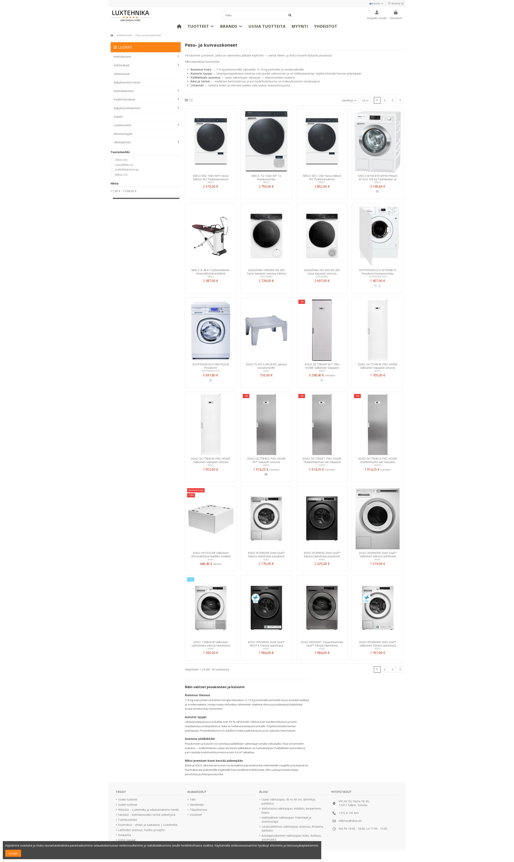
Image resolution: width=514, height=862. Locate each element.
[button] (201, 26)
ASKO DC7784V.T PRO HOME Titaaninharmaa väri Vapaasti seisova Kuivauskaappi (322, 460)
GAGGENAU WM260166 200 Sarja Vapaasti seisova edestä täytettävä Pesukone (266, 272)
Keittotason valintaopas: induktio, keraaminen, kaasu (292, 810)
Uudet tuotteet (127, 799)
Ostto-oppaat (127, 840)
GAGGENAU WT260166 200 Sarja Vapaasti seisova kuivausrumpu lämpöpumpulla (322, 272)
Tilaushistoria (198, 810)
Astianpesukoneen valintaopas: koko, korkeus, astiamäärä (292, 838)
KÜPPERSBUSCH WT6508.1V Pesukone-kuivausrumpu (377, 272)
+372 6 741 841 (349, 813)
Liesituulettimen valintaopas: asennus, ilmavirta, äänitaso (293, 828)
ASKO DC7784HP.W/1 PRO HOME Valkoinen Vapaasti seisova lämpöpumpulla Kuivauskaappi (322, 366)
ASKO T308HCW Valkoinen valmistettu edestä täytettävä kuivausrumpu (211, 644)
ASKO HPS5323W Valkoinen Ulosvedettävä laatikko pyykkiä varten (210, 554)
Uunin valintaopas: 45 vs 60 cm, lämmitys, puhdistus (289, 801)
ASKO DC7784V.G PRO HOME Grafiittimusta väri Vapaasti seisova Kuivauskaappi (377, 460)
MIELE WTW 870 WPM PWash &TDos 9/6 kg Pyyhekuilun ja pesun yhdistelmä (377, 177)
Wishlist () (397, 3)
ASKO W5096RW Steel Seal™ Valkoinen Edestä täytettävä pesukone (377, 644)
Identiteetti (197, 805)
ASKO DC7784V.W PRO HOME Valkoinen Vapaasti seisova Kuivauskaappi (210, 460)
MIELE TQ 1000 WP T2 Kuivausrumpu (266, 177)
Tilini (193, 799)
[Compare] (210, 171)
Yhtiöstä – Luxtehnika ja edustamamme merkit (148, 810)
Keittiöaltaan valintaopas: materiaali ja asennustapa (286, 819)
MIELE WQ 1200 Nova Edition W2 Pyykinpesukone (322, 177)
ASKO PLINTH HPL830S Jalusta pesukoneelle (266, 366)
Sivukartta (124, 835)
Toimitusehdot (127, 820)
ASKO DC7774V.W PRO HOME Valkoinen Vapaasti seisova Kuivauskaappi (377, 366)
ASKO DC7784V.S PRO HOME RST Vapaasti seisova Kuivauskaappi (266, 460)
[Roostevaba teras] (266, 474)
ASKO (266, 370)
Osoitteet (196, 815)
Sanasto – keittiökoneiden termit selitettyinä (146, 815)
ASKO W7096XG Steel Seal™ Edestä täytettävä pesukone (322, 554)
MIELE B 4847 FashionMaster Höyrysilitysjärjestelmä (210, 272)
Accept (13, 853)
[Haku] (290, 15)
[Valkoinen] (210, 380)
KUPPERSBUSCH (377, 276)
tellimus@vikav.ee (350, 821)
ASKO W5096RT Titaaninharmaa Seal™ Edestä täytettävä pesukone (322, 644)
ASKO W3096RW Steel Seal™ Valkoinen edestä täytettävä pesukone (377, 554)
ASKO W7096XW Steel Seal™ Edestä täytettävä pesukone (266, 554)
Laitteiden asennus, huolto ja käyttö (141, 830)
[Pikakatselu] (216, 171)
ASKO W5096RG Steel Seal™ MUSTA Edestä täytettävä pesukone (266, 644)
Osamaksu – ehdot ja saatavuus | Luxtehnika (147, 825)
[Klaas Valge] (377, 191)
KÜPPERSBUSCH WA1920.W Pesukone (210, 366)
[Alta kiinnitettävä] (375, 285)
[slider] (112, 198)
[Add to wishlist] (205, 171)
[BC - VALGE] (379, 285)
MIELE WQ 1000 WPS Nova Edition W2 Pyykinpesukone (210, 177)
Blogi (263, 792)
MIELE (211, 182)
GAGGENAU (266, 276)
